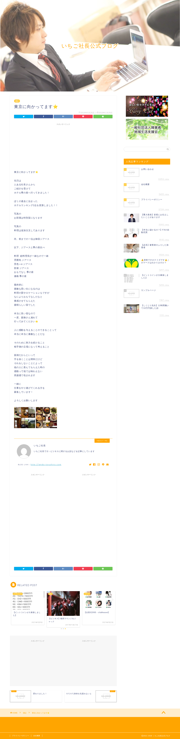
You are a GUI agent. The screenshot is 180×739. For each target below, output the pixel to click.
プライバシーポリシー (20, 735)
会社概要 (36, 735)
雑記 (17, 101)
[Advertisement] (63, 146)
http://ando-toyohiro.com (46, 464)
